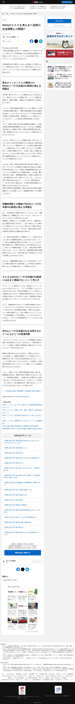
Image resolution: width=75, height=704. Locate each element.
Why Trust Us (69, 675)
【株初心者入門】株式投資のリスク (16, 448)
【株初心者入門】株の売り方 (14, 463)
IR (37, 674)
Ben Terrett (15, 396)
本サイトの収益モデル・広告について (55, 675)
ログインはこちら (59, 25)
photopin (25, 396)
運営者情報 (18, 674)
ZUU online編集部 (11, 37)
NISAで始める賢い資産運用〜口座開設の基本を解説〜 (20, 426)
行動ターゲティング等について (23, 679)
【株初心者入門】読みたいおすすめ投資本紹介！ (20, 517)
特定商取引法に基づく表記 (8, 679)
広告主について (40, 675)
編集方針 (10, 677)
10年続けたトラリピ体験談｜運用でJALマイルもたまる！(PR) (38, 8)
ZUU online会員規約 (19, 677)
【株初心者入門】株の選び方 (14, 527)
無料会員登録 (59, 21)
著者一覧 (59, 674)
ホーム (3, 674)
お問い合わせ (51, 674)
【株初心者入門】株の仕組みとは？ (16, 495)
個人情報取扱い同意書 (48, 679)
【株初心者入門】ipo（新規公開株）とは (18, 490)
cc (29, 396)
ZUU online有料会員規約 (31, 677)
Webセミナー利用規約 (44, 677)
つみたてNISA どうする (9, 580)
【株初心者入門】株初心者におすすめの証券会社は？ (22, 458)
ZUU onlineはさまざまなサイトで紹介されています (15, 675)
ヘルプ (72, 679)
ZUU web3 (66, 679)
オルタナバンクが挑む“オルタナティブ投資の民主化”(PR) (17, 8)
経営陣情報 (32, 674)
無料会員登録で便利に (67, 2)
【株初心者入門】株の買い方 (14, 453)
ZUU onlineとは (10, 674)
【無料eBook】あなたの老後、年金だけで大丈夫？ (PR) (58, 7)
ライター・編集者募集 (68, 674)
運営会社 (25, 674)
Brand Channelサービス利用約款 (59, 677)
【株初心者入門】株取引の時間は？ (16, 505)
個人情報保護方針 (37, 679)
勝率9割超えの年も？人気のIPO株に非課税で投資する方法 (22, 428)
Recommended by (29, 631)
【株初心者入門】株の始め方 (14, 500)
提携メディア (32, 675)
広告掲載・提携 (43, 674)
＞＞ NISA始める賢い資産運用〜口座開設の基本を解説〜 (21, 391)
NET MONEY (58, 679)
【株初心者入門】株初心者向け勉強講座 (17, 522)
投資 (4, 20)
